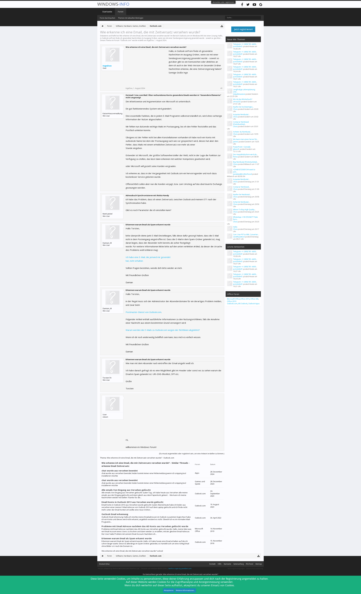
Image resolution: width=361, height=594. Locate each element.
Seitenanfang (238, 564)
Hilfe (219, 564)
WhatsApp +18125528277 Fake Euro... (245, 218)
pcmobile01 (238, 46)
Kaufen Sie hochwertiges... (243, 107)
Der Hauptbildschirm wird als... (245, 154)
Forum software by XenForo (119, 568)
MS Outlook (242, 303)
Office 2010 (244, 299)
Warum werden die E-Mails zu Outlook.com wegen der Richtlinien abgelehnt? (163, 330)
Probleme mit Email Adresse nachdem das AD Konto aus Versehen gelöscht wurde (145, 526)
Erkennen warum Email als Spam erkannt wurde (127, 538)
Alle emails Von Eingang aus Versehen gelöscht (126, 489)
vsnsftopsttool (239, 237)
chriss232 (237, 101)
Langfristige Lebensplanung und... (244, 90)
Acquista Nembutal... (241, 114)
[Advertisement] (147, 67)
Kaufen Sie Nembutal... (242, 194)
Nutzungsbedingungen (236, 568)
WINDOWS (113, 4)
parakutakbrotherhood (242, 174)
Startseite (107, 11)
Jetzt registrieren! (243, 29)
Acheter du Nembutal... (242, 132)
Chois (235, 109)
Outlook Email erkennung (115, 514)
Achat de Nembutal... (241, 202)
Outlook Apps (253, 303)
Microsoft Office (233, 299)
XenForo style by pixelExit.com (179, 568)
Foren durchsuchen (107, 18)
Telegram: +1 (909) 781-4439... (245, 44)
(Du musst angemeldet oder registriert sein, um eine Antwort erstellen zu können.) (191, 453)
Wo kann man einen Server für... (245, 139)
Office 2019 (231, 301)
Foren (120, 11)
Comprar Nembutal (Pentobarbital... (241, 123)
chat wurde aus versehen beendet (120, 470)
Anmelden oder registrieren (223, 2)
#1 (222, 88)
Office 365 (254, 299)
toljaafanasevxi (239, 94)
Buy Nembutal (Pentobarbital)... (245, 162)
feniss (235, 157)
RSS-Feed (249, 564)
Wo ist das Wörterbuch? (242, 99)
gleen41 (236, 149)
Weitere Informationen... (185, 590)
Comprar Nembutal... (241, 187)
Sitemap (258, 564)
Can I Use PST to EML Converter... (246, 234)
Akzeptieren (168, 590)
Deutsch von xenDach (154, 568)
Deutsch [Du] (104, 564)
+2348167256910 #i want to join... (244, 170)
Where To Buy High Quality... (244, 209)
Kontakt (212, 564)
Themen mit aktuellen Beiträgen (130, 18)
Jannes (235, 141)
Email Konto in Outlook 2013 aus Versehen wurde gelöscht (132, 502)
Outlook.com (126, 40)
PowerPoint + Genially (241, 147)
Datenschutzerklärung (254, 568)
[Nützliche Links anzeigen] (222, 26)
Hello (235, 227)
